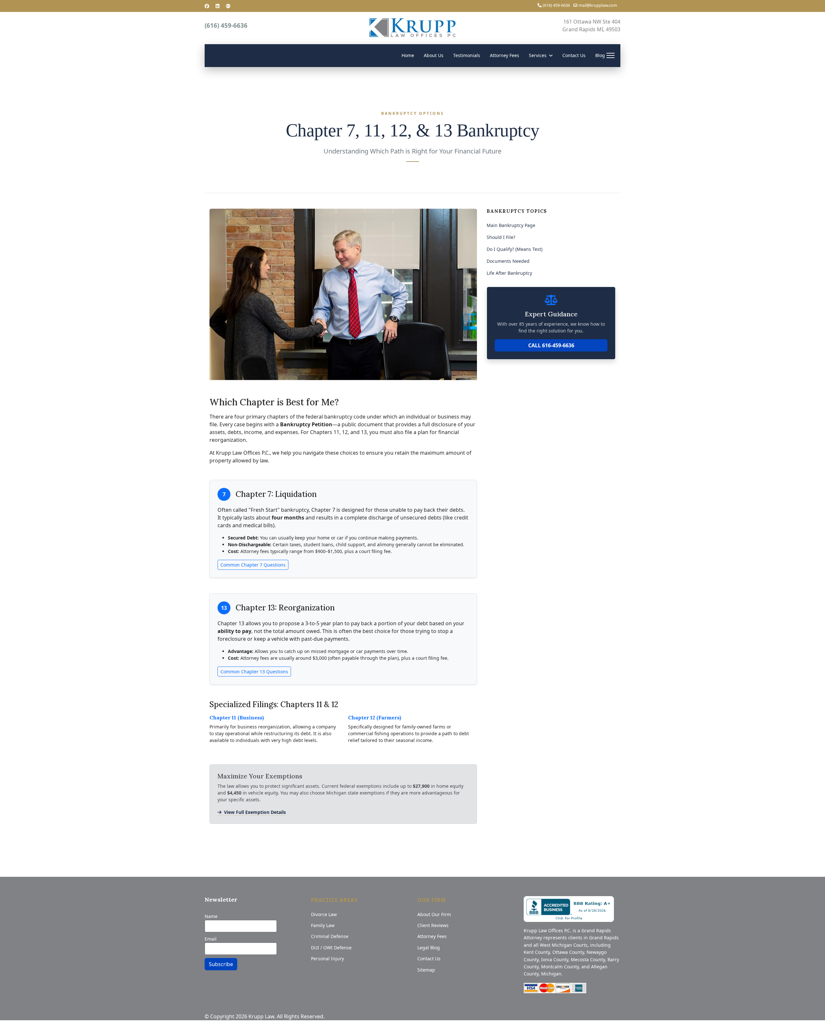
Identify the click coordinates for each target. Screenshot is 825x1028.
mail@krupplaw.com (597, 5)
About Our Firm (434, 914)
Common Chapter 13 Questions (254, 671)
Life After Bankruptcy (509, 273)
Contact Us (574, 55)
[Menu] (611, 55)
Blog (600, 55)
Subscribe (221, 964)
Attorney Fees (504, 55)
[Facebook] (207, 6)
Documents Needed (508, 261)
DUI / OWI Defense (331, 947)
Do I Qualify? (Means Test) (514, 249)
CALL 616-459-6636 (551, 345)
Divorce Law (324, 914)
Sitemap (426, 970)
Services (538, 55)
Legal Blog (428, 947)
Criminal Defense (329, 936)
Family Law (323, 925)
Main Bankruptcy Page (511, 225)
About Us (433, 55)
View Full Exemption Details (255, 812)
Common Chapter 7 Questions (253, 565)
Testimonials (466, 55)
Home (408, 55)
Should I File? (501, 237)
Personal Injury (327, 958)
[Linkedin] (217, 6)
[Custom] (228, 6)
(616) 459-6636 (556, 5)
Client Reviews (433, 925)
